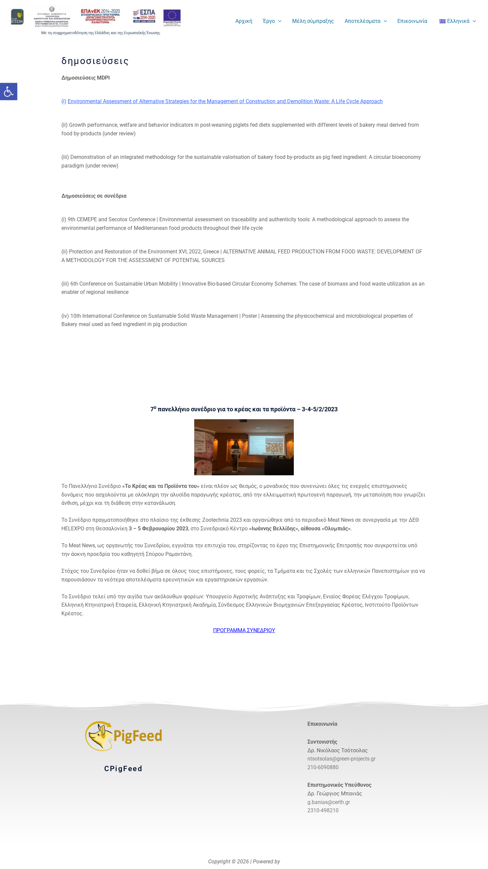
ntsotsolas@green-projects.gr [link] (341, 759)
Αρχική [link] (243, 21)
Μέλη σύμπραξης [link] (313, 21)
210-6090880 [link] (323, 767)
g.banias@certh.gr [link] (328, 802)
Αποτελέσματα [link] (362, 21)
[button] (278, 21)
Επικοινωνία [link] (412, 21)
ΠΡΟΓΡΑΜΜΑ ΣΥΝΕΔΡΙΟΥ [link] (244, 630)
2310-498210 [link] (323, 810)
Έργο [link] (269, 21)
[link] (8, 91)
